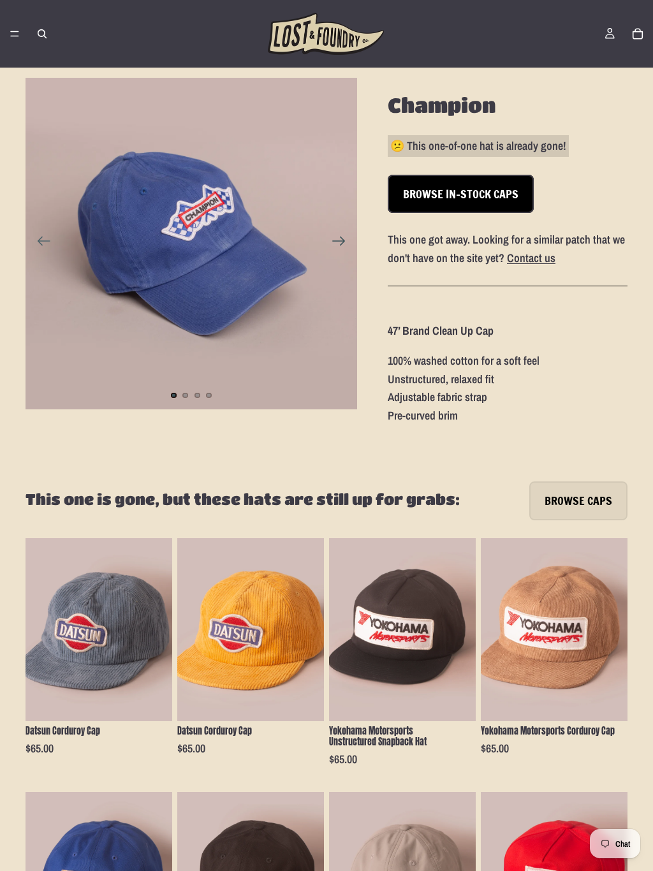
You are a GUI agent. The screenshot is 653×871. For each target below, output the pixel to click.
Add (163, 701)
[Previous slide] (40, 244)
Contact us (531, 258)
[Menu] (14, 33)
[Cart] (638, 34)
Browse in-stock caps (460, 194)
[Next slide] (342, 244)
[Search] (42, 34)
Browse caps (578, 500)
